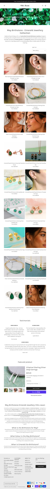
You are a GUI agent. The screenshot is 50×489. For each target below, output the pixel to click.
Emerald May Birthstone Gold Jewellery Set (14, 192)
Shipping (35, 375)
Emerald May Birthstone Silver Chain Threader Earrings (35, 77)
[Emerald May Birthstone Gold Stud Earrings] (14, 237)
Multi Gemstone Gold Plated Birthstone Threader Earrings (14, 77)
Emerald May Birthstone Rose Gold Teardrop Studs (14, 164)
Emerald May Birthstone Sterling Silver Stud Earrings (35, 135)
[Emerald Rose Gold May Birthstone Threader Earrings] (35, 179)
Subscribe (41, 466)
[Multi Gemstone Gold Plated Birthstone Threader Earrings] (14, 64)
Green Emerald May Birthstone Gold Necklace (14, 135)
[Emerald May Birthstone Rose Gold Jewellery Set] (35, 151)
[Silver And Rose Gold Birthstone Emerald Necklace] (14, 266)
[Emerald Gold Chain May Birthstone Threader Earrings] (14, 93)
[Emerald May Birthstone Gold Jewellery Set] (14, 179)
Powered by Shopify (21, 486)
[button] (5, 377)
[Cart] (45, 5)
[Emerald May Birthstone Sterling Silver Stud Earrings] (35, 122)
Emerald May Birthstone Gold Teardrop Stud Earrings (35, 250)
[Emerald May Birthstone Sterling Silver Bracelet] (35, 93)
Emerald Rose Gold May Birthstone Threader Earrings (35, 192)
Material (28, 381)
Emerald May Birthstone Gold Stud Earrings (14, 249)
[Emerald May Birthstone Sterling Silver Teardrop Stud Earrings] (14, 295)
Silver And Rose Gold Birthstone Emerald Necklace (14, 279)
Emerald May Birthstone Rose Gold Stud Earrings (35, 221)
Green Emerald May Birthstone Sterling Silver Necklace (35, 308)
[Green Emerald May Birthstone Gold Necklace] (14, 122)
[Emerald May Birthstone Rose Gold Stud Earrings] (35, 208)
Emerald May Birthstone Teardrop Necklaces (35, 278)
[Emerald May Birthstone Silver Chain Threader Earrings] (35, 64)
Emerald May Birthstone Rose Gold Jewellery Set (35, 164)
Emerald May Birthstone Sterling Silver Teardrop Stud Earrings (14, 308)
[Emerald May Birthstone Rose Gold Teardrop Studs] (14, 151)
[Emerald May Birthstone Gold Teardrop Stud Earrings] (35, 237)
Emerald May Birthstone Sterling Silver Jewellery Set (14, 221)
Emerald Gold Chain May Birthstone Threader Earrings (14, 106)
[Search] (42, 5)
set (43, 39)
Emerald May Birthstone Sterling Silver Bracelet (35, 106)
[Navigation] (4, 5)
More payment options (36, 395)
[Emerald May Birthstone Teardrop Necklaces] (35, 266)
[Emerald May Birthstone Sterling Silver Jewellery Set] (14, 208)
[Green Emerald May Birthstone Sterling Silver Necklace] (35, 295)
